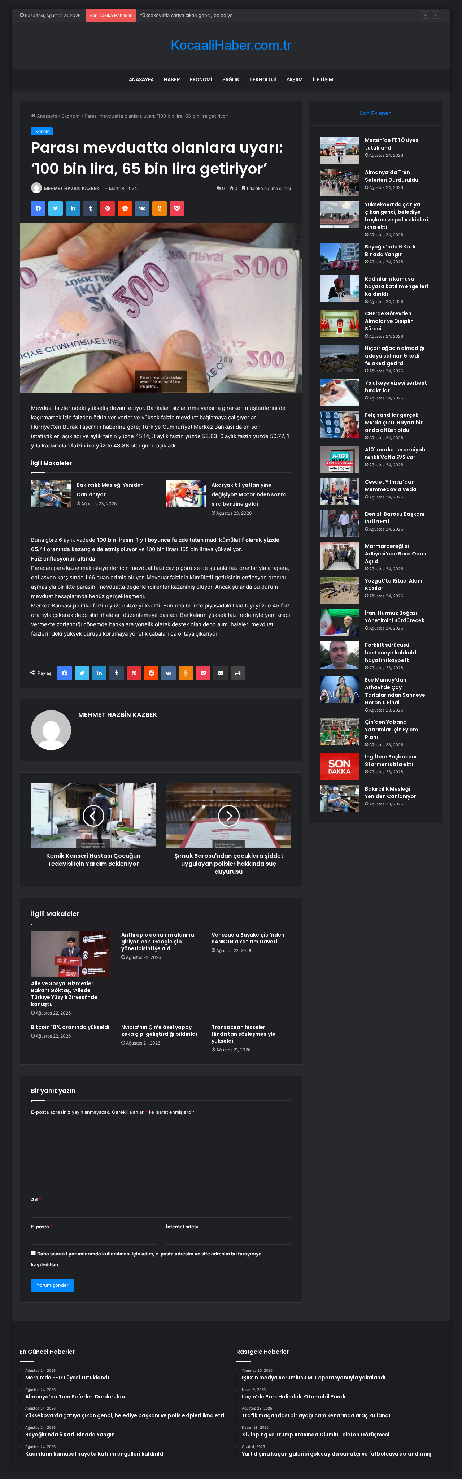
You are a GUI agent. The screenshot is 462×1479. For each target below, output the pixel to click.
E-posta (42, 1226)
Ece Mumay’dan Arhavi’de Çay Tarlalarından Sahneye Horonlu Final (395, 691)
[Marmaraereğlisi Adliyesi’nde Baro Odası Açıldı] (339, 556)
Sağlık (230, 79)
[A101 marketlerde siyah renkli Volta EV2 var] (339, 459)
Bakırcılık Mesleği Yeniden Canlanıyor (390, 792)
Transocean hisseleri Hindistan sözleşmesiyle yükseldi (243, 1034)
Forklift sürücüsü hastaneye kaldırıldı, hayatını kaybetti (392, 652)
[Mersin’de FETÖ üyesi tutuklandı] (339, 150)
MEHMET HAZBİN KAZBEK (71, 188)
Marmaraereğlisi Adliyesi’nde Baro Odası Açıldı (396, 553)
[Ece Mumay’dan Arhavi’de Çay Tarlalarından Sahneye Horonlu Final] (339, 689)
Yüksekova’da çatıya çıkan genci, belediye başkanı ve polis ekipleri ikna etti (223, 15)
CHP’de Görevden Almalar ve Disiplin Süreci (389, 321)
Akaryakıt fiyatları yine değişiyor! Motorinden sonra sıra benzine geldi (249, 494)
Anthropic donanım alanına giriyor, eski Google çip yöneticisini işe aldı (157, 941)
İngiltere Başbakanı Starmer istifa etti (391, 760)
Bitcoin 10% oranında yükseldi (70, 1027)
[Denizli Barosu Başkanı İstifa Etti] (339, 523)
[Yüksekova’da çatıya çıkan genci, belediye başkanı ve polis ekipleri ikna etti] (339, 214)
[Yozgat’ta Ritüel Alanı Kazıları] (339, 590)
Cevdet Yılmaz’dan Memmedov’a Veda (391, 485)
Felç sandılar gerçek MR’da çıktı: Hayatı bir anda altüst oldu (394, 422)
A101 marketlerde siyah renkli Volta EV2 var (395, 453)
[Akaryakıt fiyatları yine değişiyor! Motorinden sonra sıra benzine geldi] (186, 493)
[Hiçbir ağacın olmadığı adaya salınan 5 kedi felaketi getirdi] (339, 358)
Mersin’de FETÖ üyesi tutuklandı (392, 144)
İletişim (323, 79)
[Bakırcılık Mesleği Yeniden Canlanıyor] (51, 493)
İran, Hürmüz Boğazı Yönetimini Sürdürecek (394, 616)
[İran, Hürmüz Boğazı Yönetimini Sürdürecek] (339, 622)
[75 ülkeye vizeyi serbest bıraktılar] (339, 392)
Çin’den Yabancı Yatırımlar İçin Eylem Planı (391, 729)
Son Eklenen (375, 113)
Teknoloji (262, 79)
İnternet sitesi (182, 1226)
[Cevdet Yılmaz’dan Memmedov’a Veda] (339, 491)
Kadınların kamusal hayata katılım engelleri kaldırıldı (396, 286)
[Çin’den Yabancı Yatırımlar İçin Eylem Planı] (339, 731)
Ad (36, 1199)
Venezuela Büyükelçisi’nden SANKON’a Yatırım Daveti (248, 938)
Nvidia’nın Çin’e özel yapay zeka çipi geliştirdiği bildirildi (159, 1031)
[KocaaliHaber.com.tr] (231, 45)
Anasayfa (141, 79)
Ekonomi (201, 79)
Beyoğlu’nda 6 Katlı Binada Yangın (390, 250)
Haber (172, 79)
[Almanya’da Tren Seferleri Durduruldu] (339, 182)
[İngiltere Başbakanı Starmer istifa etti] (339, 766)
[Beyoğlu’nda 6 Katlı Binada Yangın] (339, 256)
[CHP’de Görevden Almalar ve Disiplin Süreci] (339, 323)
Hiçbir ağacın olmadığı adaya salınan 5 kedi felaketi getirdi (394, 356)
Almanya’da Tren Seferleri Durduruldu (391, 176)
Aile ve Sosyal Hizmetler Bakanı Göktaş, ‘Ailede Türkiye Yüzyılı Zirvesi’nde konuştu (64, 994)
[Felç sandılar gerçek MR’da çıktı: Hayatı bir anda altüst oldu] (339, 424)
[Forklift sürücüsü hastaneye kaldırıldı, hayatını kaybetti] (339, 655)
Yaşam (294, 79)
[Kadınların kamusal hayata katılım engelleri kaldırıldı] (339, 288)
